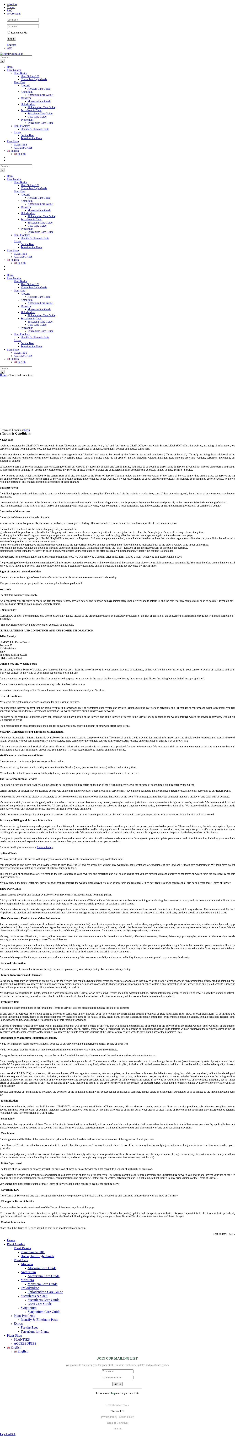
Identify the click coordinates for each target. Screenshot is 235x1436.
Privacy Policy (109, 1416)
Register (11, 44)
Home (3, 375)
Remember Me (18, 32)
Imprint (117, 1428)
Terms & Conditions (117, 1422)
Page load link (7, 1434)
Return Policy (126, 1416)
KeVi (27, 430)
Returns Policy (45, 847)
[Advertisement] (117, 402)
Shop (113, 1393)
